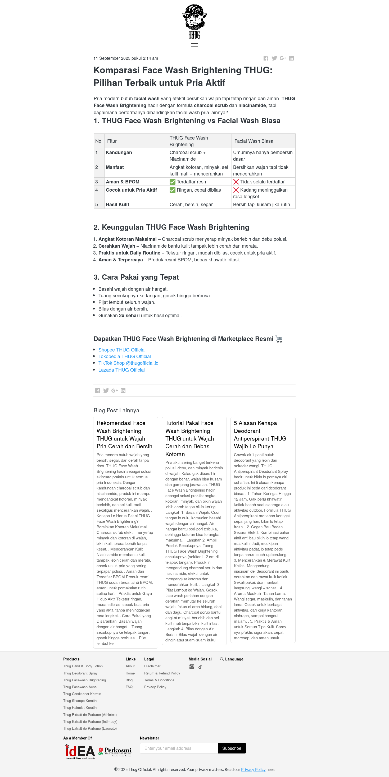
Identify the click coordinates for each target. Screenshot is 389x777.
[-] (192, 667)
